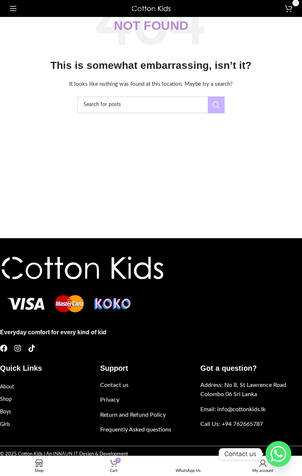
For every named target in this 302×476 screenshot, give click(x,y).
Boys (5, 412)
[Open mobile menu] (13, 8)
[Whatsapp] (278, 454)
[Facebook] (3, 348)
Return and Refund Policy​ (133, 415)
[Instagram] (17, 348)
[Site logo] (151, 8)
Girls (5, 424)
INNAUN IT (65, 454)
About (7, 386)
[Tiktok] (31, 348)
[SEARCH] (216, 104)
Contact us (114, 385)
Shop (6, 399)
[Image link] (81, 267)
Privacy (109, 400)
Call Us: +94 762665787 (231, 424)
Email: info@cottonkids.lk (233, 409)
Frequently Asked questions (135, 430)
